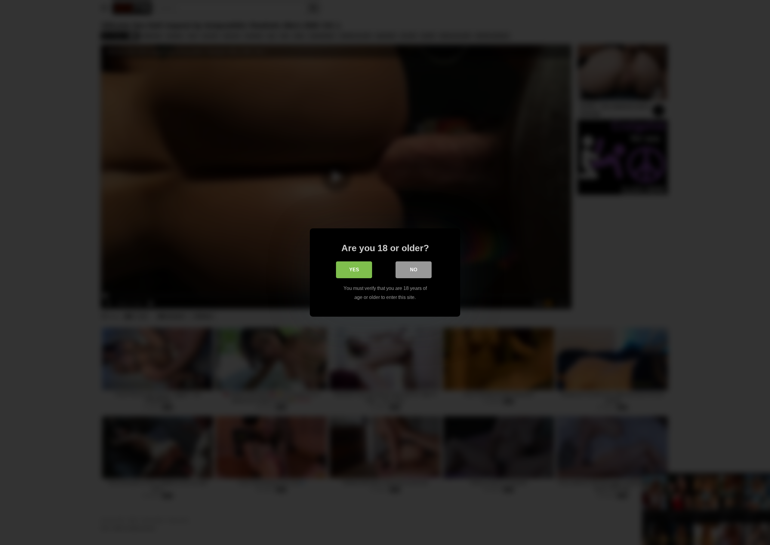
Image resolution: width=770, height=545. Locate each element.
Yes (354, 269)
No (413, 269)
